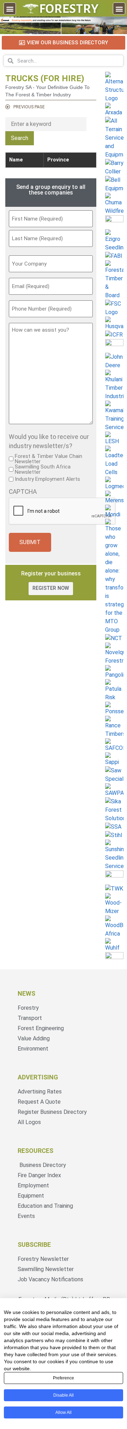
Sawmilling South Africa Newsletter (43, 469)
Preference (63, 1378)
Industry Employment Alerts (47, 479)
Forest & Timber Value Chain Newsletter (48, 459)
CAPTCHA (23, 492)
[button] (10, 8)
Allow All (63, 1412)
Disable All (63, 1395)
